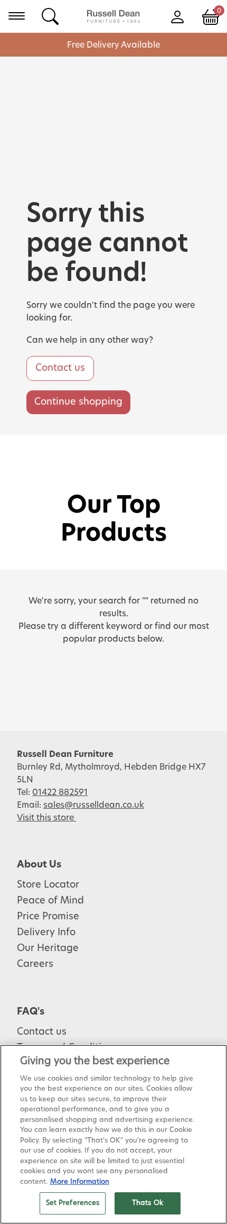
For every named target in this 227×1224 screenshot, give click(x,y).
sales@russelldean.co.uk (93, 805)
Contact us (60, 368)
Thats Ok (147, 1203)
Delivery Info (46, 932)
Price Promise (48, 916)
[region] (113, 1134)
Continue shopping (78, 402)
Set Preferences (73, 1203)
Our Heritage (48, 948)
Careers (35, 964)
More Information (79, 1182)
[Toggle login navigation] (177, 16)
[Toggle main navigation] (16, 16)
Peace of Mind (50, 901)
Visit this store (46, 818)
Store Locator (48, 885)
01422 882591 (60, 792)
